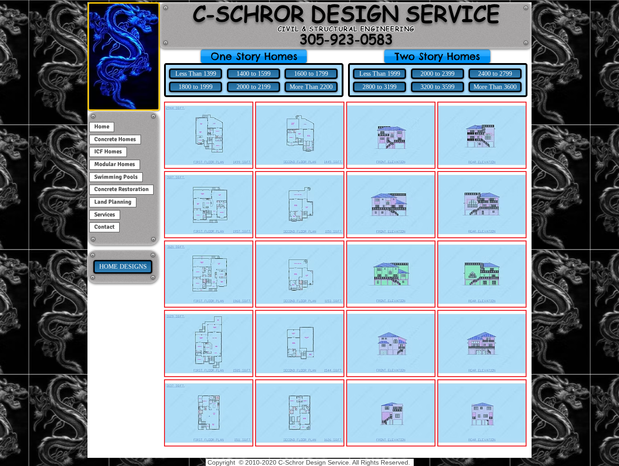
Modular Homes (114, 164)
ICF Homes (108, 151)
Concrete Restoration (121, 189)
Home (101, 126)
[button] (437, 56)
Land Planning (112, 202)
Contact (104, 227)
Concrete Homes (115, 139)
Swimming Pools (116, 177)
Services (104, 214)
